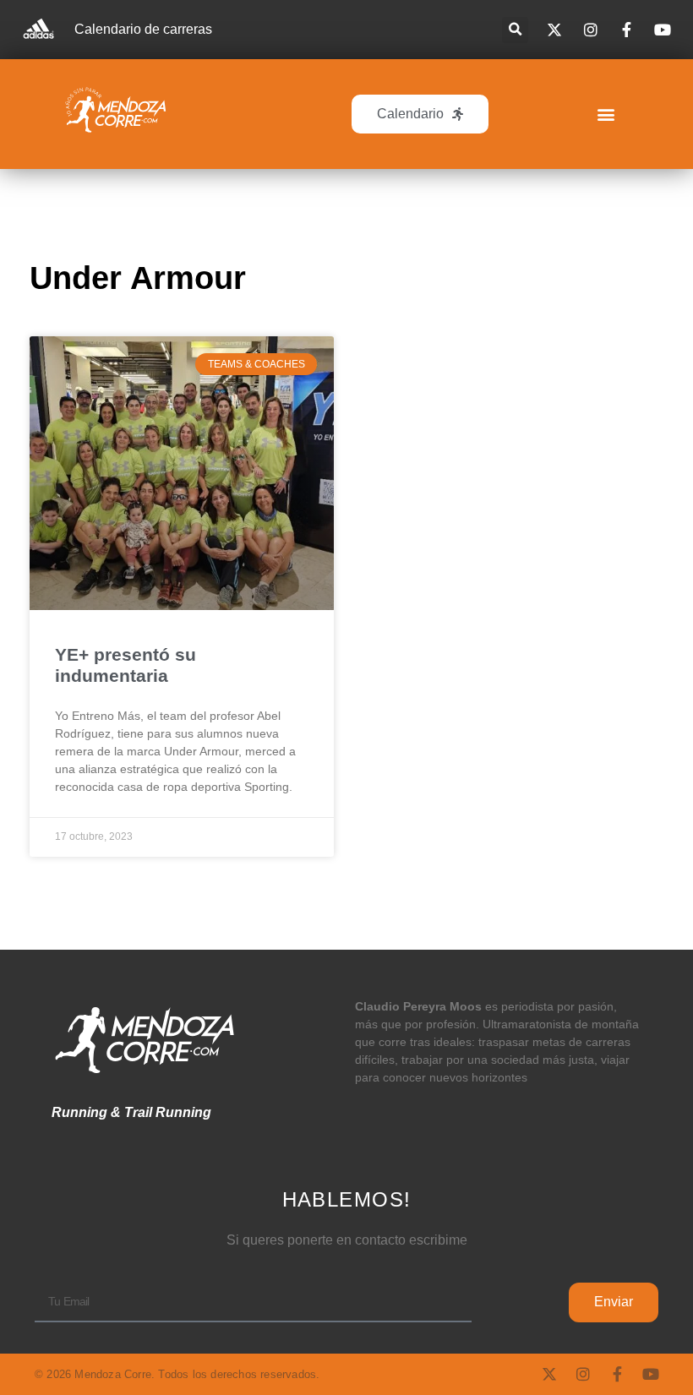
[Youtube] (650, 1373)
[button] (515, 30)
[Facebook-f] (617, 1373)
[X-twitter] (549, 1373)
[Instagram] (583, 1373)
